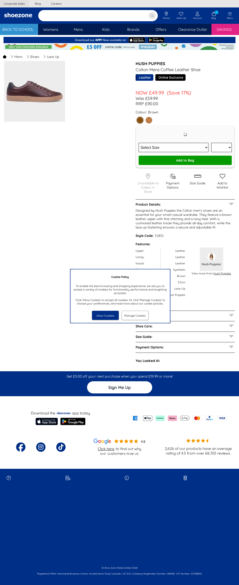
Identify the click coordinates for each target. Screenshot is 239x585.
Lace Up (53, 57)
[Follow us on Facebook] (20, 447)
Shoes (34, 57)
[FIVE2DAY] (119, 49)
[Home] (4, 57)
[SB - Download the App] (119, 42)
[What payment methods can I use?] (178, 418)
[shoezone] (18, 16)
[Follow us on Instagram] (41, 447)
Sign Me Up (119, 387)
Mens (18, 57)
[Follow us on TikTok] (61, 447)
